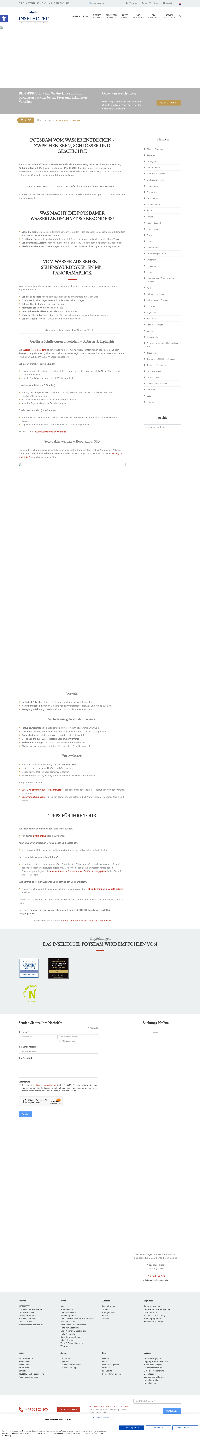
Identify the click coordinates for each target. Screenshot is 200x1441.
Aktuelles (151, 155)
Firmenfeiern (24, 1362)
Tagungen (111, 16)
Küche (150, 288)
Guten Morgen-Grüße (156, 254)
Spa (154, 16)
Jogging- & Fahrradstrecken (156, 1362)
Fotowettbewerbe (68, 1312)
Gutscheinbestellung (153, 1368)
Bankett (22, 1371)
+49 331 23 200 (156, 1276)
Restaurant (151, 319)
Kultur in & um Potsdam (75, 920)
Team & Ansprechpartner (71, 1343)
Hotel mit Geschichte (70, 1328)
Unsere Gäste (153, 377)
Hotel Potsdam (80, 16)
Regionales (105, 920)
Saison (150, 331)
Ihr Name (24, 1032)
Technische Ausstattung (154, 1315)
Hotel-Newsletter (68, 1334)
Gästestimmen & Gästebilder (73, 1331)
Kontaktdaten (150, 1383)
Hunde (150, 272)
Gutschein (151, 260)
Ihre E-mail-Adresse (28, 1047)
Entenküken (152, 192)
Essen (138, 16)
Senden (25, 1114)
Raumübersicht (150, 1312)
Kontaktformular (151, 1380)
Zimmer (97, 16)
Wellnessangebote (110, 1365)
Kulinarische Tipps (155, 294)
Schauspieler (152, 337)
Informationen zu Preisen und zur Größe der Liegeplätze (77, 871)
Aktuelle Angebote (155, 149)
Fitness (150, 217)
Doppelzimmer (109, 1306)
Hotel (39, 120)
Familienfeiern (153, 204)
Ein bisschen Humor (156, 180)
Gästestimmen (153, 247)
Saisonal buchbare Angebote (157, 1309)
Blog (49, 120)
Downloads (149, 1374)
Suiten (105, 1309)
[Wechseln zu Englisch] (180, 3)
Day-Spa (106, 1368)
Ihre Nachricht (26, 1058)
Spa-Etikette (107, 1371)
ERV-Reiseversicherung (154, 1371)
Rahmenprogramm (152, 1318)
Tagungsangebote (152, 1306)
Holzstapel (151, 266)
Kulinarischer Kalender (70, 1365)
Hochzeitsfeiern (26, 1358)
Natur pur (93, 920)
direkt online (39, 836)
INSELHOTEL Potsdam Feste (31, 1374)
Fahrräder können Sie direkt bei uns (105, 889)
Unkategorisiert (154, 371)
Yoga (149, 396)
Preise (105, 1315)
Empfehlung (152, 186)
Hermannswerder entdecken (73, 1325)
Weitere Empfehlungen (154, 1377)
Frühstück (151, 235)
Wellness (151, 390)
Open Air (64, 1362)
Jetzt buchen (68, 1409)
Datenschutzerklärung (46, 1085)
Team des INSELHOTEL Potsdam (161, 359)
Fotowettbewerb (154, 223)
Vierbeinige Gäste (68, 1315)
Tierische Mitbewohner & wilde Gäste (77, 1318)
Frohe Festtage (153, 229)
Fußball (150, 241)
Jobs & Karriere (67, 1340)
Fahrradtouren (153, 198)
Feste (125, 16)
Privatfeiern (24, 1365)
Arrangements (153, 161)
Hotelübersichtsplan (153, 1365)
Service (169, 16)
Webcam (64, 1346)
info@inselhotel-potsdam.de (155, 1280)
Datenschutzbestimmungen (103, 1418)
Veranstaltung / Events (157, 384)
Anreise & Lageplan (152, 1358)
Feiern (149, 211)
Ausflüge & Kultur (68, 1322)
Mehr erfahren (169, 102)
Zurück (26, 120)
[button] (4, 18)
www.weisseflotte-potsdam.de (50, 431)
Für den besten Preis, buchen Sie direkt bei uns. (44, 3)
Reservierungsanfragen (70, 1337)
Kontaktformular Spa (111, 1374)
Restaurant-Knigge (155, 325)
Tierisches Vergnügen (156, 365)
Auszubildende (153, 168)
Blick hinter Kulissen (156, 174)
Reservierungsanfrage (153, 1322)
